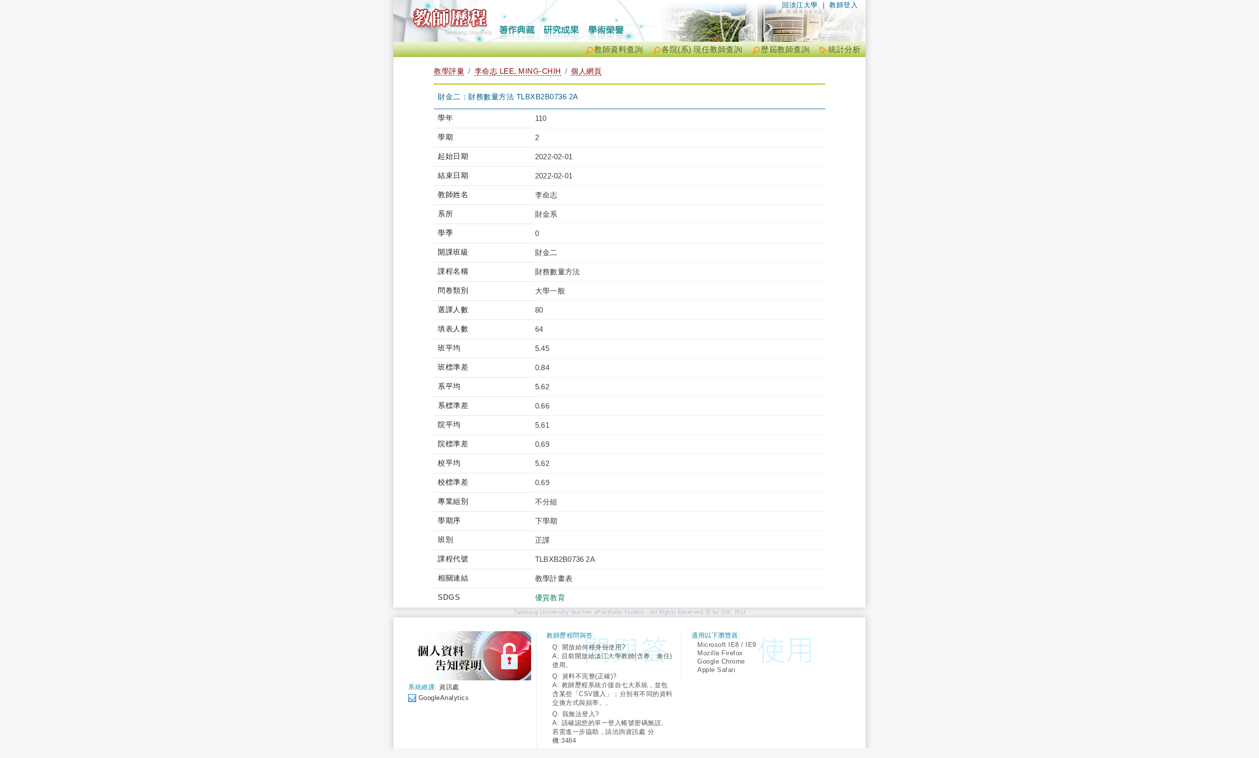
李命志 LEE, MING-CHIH (518, 71)
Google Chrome (721, 661)
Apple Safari (716, 669)
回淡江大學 (800, 5)
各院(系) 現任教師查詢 (701, 49)
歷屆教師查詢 (785, 49)
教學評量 (449, 71)
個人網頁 (586, 71)
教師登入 (843, 5)
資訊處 (449, 687)
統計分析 (844, 49)
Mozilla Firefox (720, 653)
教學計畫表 (553, 578)
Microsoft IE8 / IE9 (726, 644)
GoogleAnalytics (444, 697)
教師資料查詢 (618, 49)
